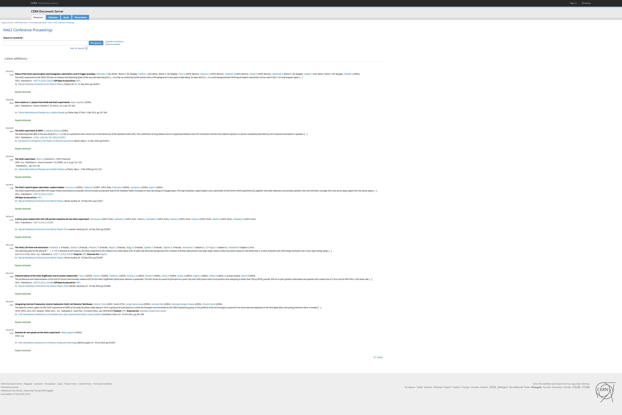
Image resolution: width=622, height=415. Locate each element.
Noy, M (82, 275)
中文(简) (576, 387)
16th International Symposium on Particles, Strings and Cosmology (47, 342)
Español (456, 387)
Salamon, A (230, 74)
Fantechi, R (89, 187)
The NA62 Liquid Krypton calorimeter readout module (39, 187)
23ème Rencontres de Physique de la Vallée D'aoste (41, 169)
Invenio (15, 387)
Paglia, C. (113, 247)
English (447, 387)
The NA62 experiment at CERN (29, 130)
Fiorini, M (97, 275)
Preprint (103, 254)
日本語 (492, 387)
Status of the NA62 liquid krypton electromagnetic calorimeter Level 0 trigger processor (55, 74)
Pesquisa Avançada (112, 44)
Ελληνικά (437, 387)
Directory (586, 3)
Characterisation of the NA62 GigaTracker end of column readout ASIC (46, 275)
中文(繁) (586, 387)
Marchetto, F (151, 219)
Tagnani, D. (168, 247)
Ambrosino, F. (188, 247)
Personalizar (81, 17)
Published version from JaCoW (153, 311)
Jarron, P (245, 275)
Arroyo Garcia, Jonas (134, 304)
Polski (527, 387)
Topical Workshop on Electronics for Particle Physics (40, 84)
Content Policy (85, 383)
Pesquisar (38, 17)
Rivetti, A (216, 219)
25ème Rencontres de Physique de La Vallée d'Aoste (41, 112)
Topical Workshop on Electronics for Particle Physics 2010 (43, 229)
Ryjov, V (152, 187)
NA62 (50, 23)
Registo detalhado (23, 92)
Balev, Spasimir (77, 102)
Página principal (7, 23)
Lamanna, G (136, 187)
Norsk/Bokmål (516, 387)
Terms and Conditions (102, 383)
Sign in (573, 3)
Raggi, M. (130, 247)
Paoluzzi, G (205, 74)
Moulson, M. (94, 247)
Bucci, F (40, 159)
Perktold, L (114, 275)
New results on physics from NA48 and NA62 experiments (42, 102)
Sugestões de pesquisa (114, 41)
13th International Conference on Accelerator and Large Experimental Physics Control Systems (60, 314)
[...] (305, 134)
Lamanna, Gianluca (53, 130)
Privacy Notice (70, 383)
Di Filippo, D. (211, 247)
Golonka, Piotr (157, 304)
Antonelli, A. (55, 247)
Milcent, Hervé (209, 304)
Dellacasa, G (96, 219)
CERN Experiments (21, 23)
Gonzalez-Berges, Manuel (183, 304)
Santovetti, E (277, 74)
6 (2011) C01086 (43, 282)
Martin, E (213, 275)
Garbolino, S (120, 219)
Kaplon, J (197, 275)
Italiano (484, 387)
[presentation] (30, 102)
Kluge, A (181, 275)
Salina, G (253, 74)
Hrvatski (475, 387)
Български (410, 387)
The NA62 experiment (25, 159)
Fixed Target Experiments (37, 23)
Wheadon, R (238, 219)
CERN (44, 3)
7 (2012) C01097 (63, 254)
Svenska (567, 387)
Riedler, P (149, 275)
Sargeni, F (308, 74)
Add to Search (77, 48)
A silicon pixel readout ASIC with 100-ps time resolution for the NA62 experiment (52, 219)
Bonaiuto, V (102, 74)
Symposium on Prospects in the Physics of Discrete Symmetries (46, 140)
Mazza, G (196, 219)
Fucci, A (182, 74)
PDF (78, 80)
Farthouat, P (117, 187)
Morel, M (165, 275)
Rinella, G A (132, 275)
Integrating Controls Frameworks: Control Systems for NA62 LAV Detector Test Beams (53, 304)
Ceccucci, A (71, 187)
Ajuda (66, 17)
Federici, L (142, 74)
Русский (547, 387)
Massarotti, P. (234, 247)
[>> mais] (378, 357)
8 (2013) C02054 (43, 80)
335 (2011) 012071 (49, 137)
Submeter (53, 17)
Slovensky (557, 387)
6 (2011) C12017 (43, 194)
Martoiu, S (174, 219)
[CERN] (605, 392)
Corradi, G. (74, 247)
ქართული (502, 387)
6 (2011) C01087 (43, 222)
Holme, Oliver (100, 304)
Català (420, 387)
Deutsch (428, 387)
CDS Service (17, 390)
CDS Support (47, 390)
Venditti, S (348, 74)
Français (466, 387)
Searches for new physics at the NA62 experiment (37, 332)
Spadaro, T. (148, 247)
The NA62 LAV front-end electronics (31, 247)
